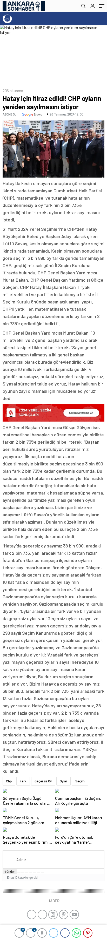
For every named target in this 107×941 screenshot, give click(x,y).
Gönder (9, 871)
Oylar (63, 781)
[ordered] (30, 872)
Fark (23, 781)
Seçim (80, 781)
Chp (9, 781)
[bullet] (34, 872)
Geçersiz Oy (43, 781)
